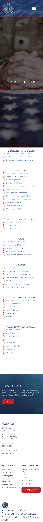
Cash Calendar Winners (11, 488)
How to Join (6, 473)
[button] (34, 8)
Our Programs (7, 476)
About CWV (6, 470)
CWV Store (6, 482)
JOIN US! (8, 402)
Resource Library (8, 479)
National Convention (9, 485)
